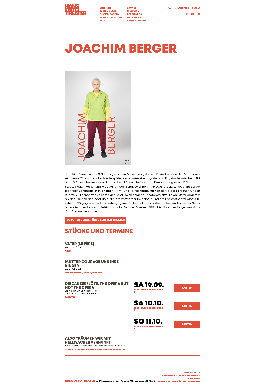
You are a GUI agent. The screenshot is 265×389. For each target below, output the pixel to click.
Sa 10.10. (148, 303)
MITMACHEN (134, 17)
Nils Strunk (74, 291)
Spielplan (105, 8)
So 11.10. (148, 321)
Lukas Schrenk (90, 291)
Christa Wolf (97, 346)
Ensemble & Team (109, 14)
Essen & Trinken (136, 20)
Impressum (193, 379)
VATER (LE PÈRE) (79, 244)
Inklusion (133, 11)
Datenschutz (192, 372)
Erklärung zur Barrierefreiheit (181, 375)
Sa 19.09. (149, 285)
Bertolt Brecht (75, 269)
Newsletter (182, 8)
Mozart (77, 293)
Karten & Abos (108, 11)
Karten (186, 288)
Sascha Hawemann (116, 346)
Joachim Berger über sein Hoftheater (96, 220)
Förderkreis (134, 14)
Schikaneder (91, 293)
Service (131, 8)
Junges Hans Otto (111, 17)
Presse (196, 8)
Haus (103, 20)
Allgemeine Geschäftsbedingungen (178, 382)
